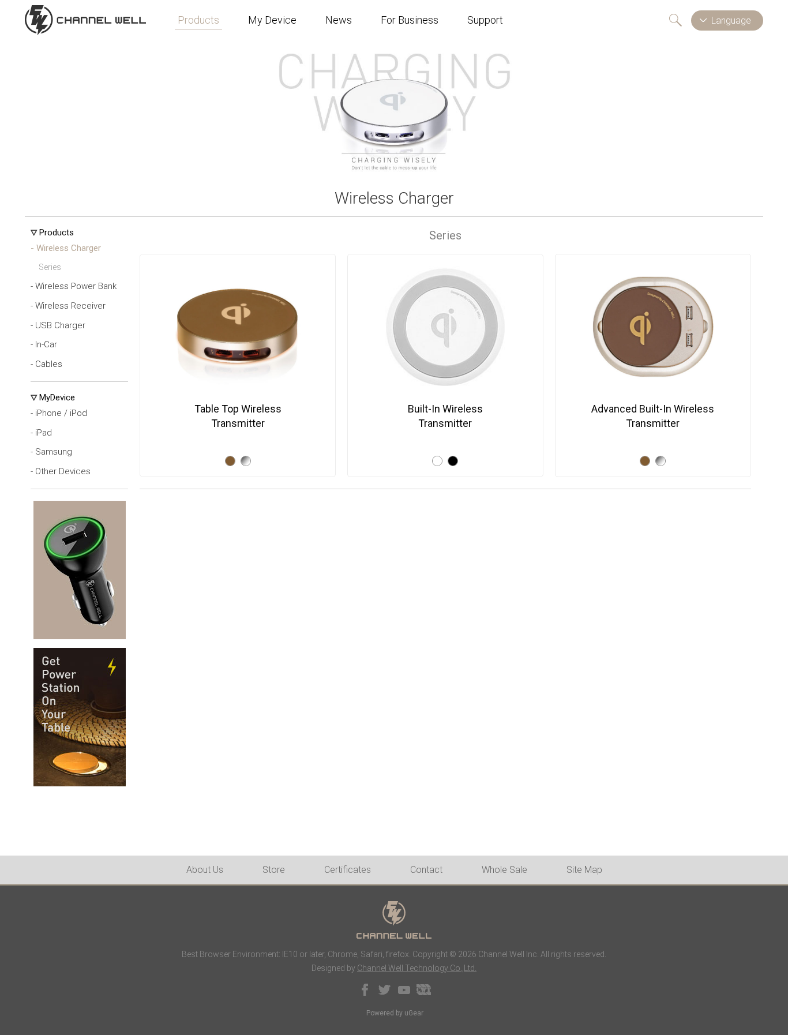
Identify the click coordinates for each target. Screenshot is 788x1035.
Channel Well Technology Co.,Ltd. (416, 968)
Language (731, 20)
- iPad (41, 432)
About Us (204, 869)
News (338, 20)
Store (273, 869)
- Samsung (51, 452)
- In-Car (44, 344)
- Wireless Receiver (68, 306)
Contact (426, 869)
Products (198, 20)
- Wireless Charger (66, 248)
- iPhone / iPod (59, 413)
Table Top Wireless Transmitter (238, 416)
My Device (272, 20)
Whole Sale (504, 869)
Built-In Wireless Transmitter (445, 416)
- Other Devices (61, 471)
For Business (409, 20)
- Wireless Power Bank (74, 286)
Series (50, 267)
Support (485, 20)
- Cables (46, 364)
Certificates (347, 869)
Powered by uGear (394, 1013)
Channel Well (85, 20)
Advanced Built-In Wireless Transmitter (652, 416)
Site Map (584, 869)
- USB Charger (58, 325)
